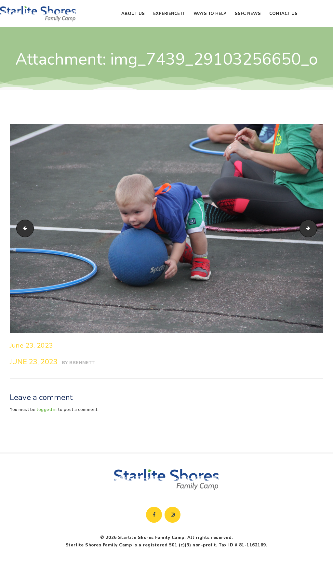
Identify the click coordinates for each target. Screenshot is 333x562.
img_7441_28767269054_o (315, 228)
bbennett (82, 363)
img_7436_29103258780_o (23, 228)
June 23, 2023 (31, 345)
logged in (47, 410)
